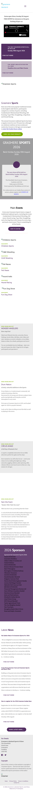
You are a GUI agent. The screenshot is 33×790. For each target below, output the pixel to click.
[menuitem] (6, 781)
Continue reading (9, 657)
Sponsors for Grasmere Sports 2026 (15, 555)
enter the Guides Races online (12, 129)
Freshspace (19, 788)
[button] (25, 6)
